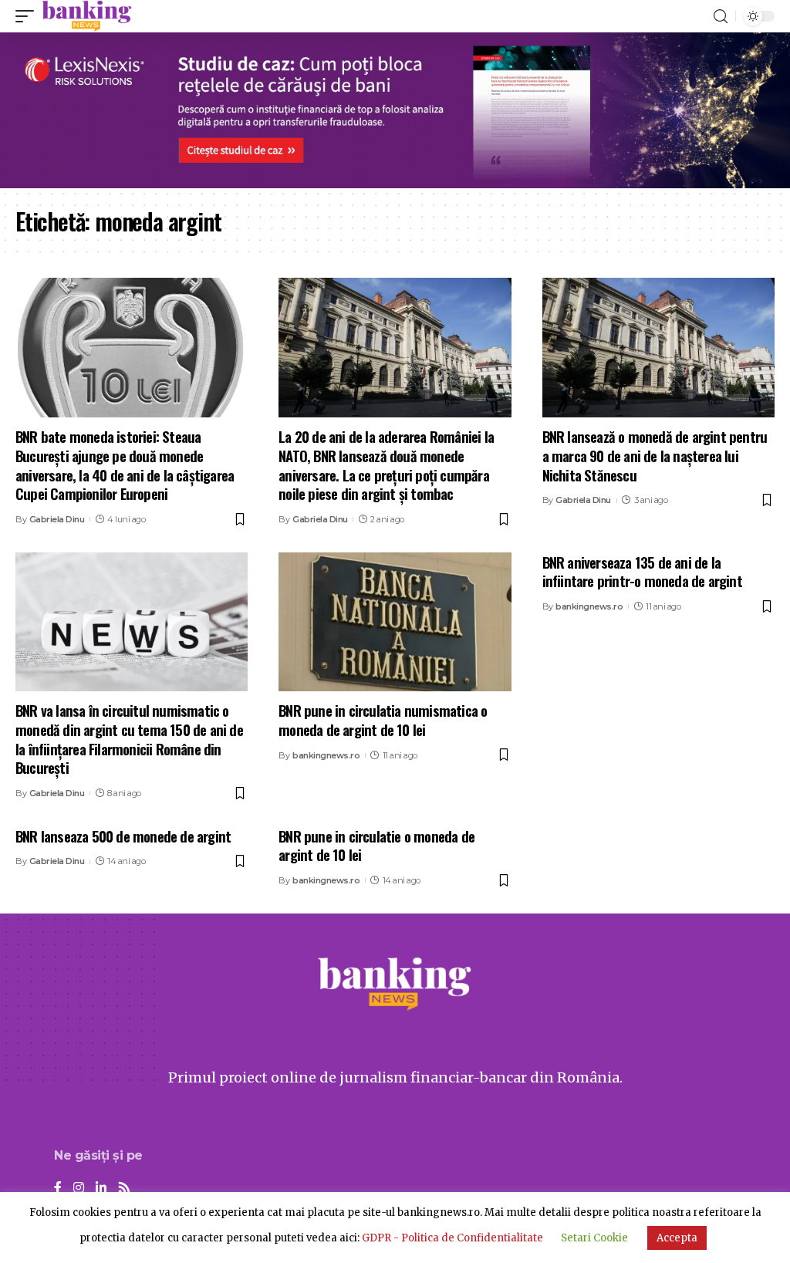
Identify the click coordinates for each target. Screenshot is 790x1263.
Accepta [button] (677, 1237)
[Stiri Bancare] (87, 16)
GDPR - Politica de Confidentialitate (452, 1237)
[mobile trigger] (28, 16)
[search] (720, 17)
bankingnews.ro (326, 755)
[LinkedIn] (101, 1188)
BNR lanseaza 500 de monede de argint (123, 835)
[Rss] (124, 1188)
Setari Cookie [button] (594, 1237)
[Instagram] (78, 1188)
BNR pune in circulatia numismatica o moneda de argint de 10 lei (383, 719)
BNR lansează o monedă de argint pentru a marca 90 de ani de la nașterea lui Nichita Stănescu (655, 455)
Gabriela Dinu (57, 519)
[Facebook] (58, 1188)
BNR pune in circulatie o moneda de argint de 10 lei (376, 845)
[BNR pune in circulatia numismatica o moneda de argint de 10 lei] (395, 622)
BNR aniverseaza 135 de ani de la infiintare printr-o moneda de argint (642, 571)
